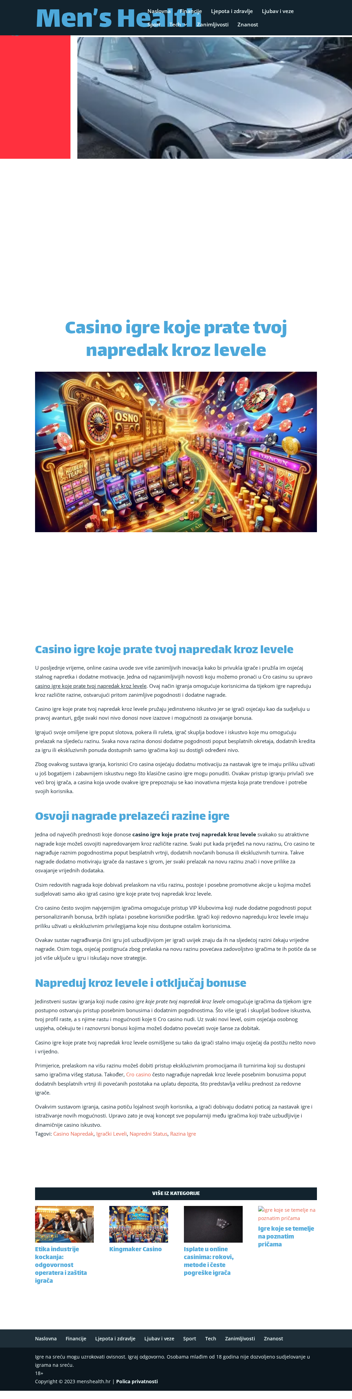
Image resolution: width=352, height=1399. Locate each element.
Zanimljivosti (213, 25)
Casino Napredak (73, 1133)
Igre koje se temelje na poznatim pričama (286, 1237)
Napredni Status (148, 1133)
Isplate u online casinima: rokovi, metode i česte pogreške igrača (209, 1261)
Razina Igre (183, 1133)
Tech (175, 25)
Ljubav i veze (278, 11)
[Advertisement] (176, 213)
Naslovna (159, 11)
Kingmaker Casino (135, 1249)
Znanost (248, 25)
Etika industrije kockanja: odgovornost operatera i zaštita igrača (61, 1265)
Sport (154, 25)
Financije (191, 11)
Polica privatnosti (137, 1381)
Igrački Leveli (111, 1133)
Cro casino (138, 1074)
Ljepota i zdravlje (232, 11)
